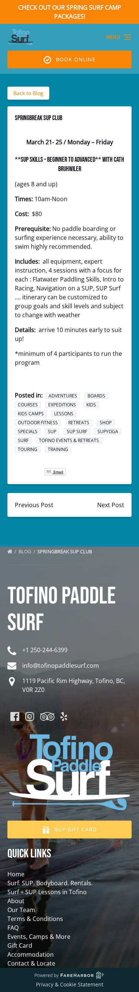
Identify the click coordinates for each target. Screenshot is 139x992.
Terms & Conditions (35, 919)
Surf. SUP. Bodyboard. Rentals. (50, 883)
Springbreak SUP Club (65, 551)
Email (57, 471)
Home (15, 874)
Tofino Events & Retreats (69, 440)
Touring (27, 449)
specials (27, 431)
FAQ (13, 928)
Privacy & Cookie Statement (69, 984)
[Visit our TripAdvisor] (47, 716)
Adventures (63, 396)
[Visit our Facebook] (14, 716)
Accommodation (30, 954)
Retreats (78, 422)
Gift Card (19, 945)
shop (106, 422)
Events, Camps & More (38, 937)
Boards (96, 396)
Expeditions (62, 405)
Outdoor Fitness (38, 422)
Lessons (63, 413)
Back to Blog (28, 93)
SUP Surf (77, 431)
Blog (25, 551)
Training (58, 449)
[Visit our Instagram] (29, 716)
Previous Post (34, 505)
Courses (28, 405)
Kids (91, 405)
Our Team (21, 910)
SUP (52, 431)
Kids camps (31, 413)
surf (23, 440)
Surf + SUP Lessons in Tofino (47, 892)
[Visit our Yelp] (63, 716)
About (15, 901)
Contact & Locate (31, 963)
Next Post (110, 505)
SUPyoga (107, 431)
